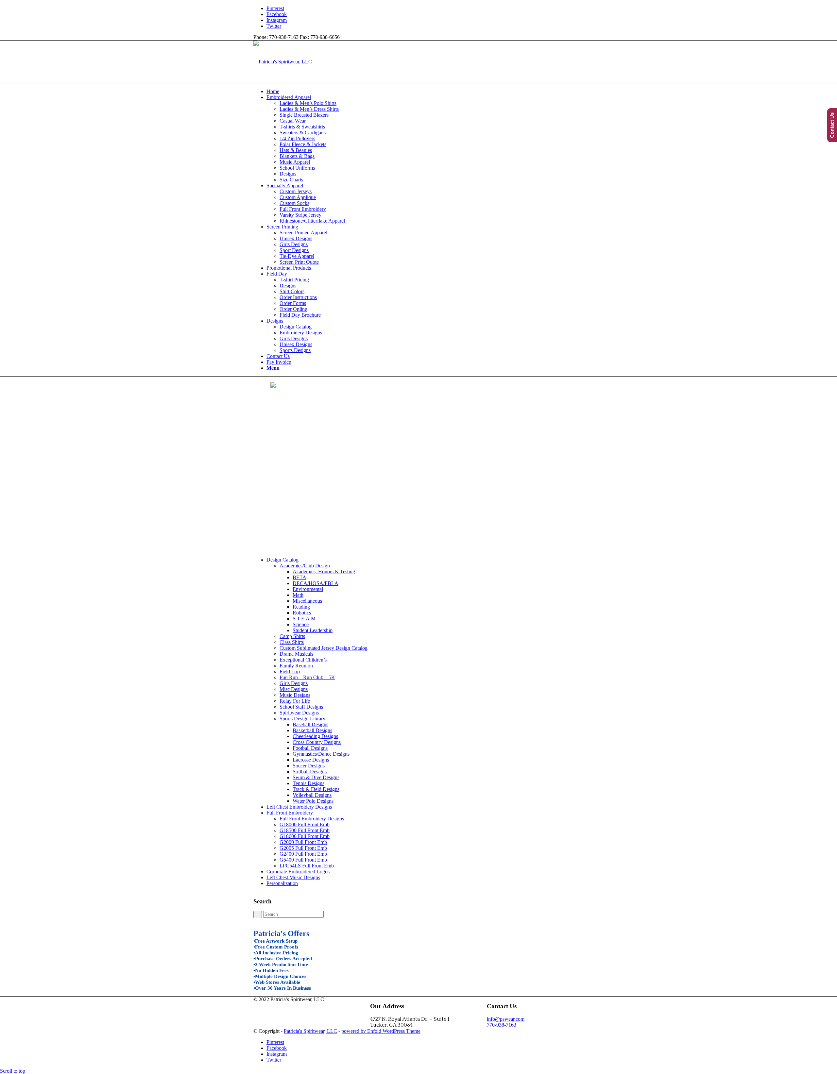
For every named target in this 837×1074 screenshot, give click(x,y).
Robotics (302, 612)
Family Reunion (296, 665)
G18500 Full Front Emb (305, 830)
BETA (299, 577)
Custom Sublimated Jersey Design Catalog (323, 648)
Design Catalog (282, 559)
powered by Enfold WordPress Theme (380, 1031)
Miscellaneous (307, 601)
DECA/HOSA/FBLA (315, 583)
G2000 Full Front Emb (303, 842)
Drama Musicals (296, 654)
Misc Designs (294, 689)
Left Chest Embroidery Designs (299, 807)
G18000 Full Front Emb (305, 824)
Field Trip (290, 671)
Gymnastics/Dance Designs (321, 754)
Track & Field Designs (316, 789)
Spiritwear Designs (299, 712)
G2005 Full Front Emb (303, 848)
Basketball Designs (312, 730)
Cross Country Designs (317, 742)
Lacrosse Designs (311, 760)
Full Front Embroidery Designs (312, 818)
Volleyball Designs (312, 795)
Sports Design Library (302, 718)
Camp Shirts (292, 636)
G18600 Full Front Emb (305, 836)
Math (298, 595)
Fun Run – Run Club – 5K (307, 677)
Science (301, 624)
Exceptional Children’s (303, 660)
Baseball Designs (310, 724)
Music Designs (295, 695)
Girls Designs (294, 683)
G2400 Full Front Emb (303, 854)
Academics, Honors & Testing (324, 571)
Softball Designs (310, 771)
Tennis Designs (308, 783)
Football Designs (310, 748)
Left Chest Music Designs (293, 877)
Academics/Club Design (305, 565)
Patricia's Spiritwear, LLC (310, 1031)
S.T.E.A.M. (305, 618)
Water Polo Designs (313, 801)
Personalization (282, 883)
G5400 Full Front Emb (303, 860)
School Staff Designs (301, 707)
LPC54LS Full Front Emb (307, 865)
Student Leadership (313, 630)
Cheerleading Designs (315, 736)
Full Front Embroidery (289, 812)
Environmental (308, 589)
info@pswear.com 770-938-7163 (505, 1022)
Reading (301, 607)
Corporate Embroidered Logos (298, 871)
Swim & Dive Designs (316, 777)
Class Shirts (292, 642)
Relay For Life (295, 701)
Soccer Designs (309, 765)
